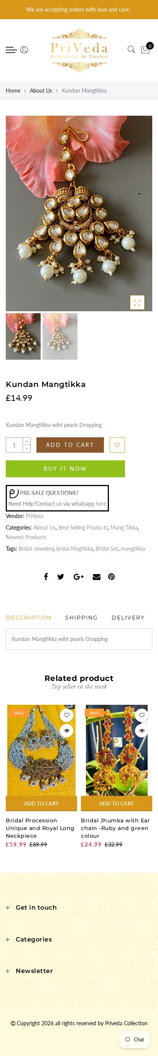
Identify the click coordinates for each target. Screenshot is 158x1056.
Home (13, 90)
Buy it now (65, 468)
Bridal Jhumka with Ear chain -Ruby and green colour (115, 828)
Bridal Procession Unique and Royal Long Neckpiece (40, 828)
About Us (41, 90)
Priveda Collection (126, 1023)
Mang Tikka (124, 527)
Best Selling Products (83, 527)
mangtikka (133, 548)
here (101, 503)
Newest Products (26, 537)
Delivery (128, 617)
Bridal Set (106, 548)
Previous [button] (19, 217)
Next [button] (128, 217)
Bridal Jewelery (36, 548)
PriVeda (34, 516)
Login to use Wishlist (117, 445)
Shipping (81, 617)
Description (29, 617)
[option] (79, 213)
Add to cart (41, 803)
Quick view (66, 730)
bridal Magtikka (74, 548)
